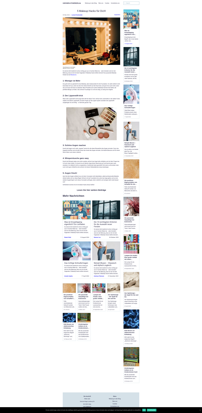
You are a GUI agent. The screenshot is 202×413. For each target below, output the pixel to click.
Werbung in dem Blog (91, 3)
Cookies (107, 3)
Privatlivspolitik (151, 410)
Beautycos (73, 74)
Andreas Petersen (99, 276)
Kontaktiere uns (115, 3)
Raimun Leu (97, 237)
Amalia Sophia (68, 276)
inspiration (117, 14)
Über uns (100, 3)
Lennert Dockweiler (77, 15)
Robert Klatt (67, 237)
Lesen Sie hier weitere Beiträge (91, 190)
